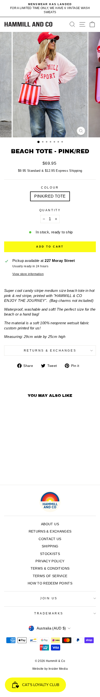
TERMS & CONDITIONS (50, 568)
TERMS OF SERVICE (50, 576)
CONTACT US (50, 539)
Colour (50, 187)
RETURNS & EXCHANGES (50, 350)
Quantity (50, 210)
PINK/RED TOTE (50, 196)
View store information (28, 274)
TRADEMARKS (48, 613)
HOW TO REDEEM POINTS (50, 583)
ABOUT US (50, 524)
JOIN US (49, 598)
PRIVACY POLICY (49, 561)
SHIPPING (50, 546)
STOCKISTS (50, 554)
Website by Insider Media (50, 668)
